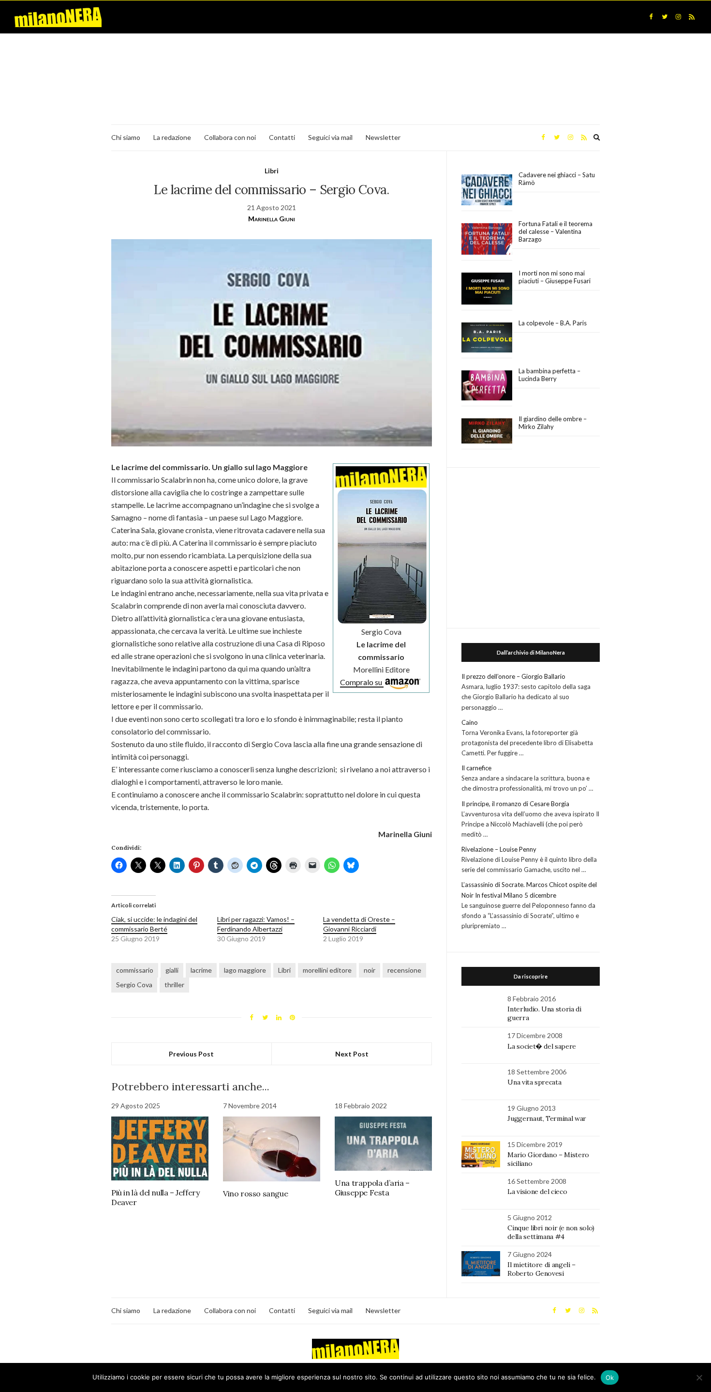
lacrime (201, 970)
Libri (272, 171)
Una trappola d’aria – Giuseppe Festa (372, 1187)
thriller (174, 984)
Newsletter (383, 137)
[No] (699, 1377)
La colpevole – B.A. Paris (552, 323)
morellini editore (327, 970)
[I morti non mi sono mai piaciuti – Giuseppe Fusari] (486, 288)
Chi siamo (125, 137)
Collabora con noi (230, 137)
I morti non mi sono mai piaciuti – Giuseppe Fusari (554, 277)
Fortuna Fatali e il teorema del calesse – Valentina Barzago (555, 231)
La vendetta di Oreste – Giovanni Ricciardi (359, 924)
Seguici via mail (330, 137)
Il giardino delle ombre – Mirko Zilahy (552, 422)
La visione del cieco (537, 1191)
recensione (404, 970)
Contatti (282, 137)
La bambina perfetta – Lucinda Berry (549, 374)
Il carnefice (476, 768)
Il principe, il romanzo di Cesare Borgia (515, 804)
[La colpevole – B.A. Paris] (486, 337)
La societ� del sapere (541, 1046)
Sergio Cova (134, 984)
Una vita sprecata (534, 1082)
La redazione (172, 137)
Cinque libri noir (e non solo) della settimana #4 (550, 1232)
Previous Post (191, 1054)
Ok (610, 1377)
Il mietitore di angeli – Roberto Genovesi (541, 1269)
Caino (469, 722)
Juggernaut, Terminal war (546, 1118)
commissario (134, 970)
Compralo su (362, 682)
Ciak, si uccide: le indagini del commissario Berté (154, 924)
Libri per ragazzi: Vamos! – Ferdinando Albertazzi (256, 924)
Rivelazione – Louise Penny (498, 849)
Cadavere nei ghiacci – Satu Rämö (556, 178)
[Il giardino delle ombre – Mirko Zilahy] (486, 431)
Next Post (352, 1054)
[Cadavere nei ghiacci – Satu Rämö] (486, 190)
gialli (171, 970)
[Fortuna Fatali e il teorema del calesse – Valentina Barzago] (486, 239)
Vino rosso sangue (255, 1193)
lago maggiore (245, 970)
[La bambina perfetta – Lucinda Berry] (486, 386)
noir (369, 970)
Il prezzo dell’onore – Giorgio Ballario (513, 676)
